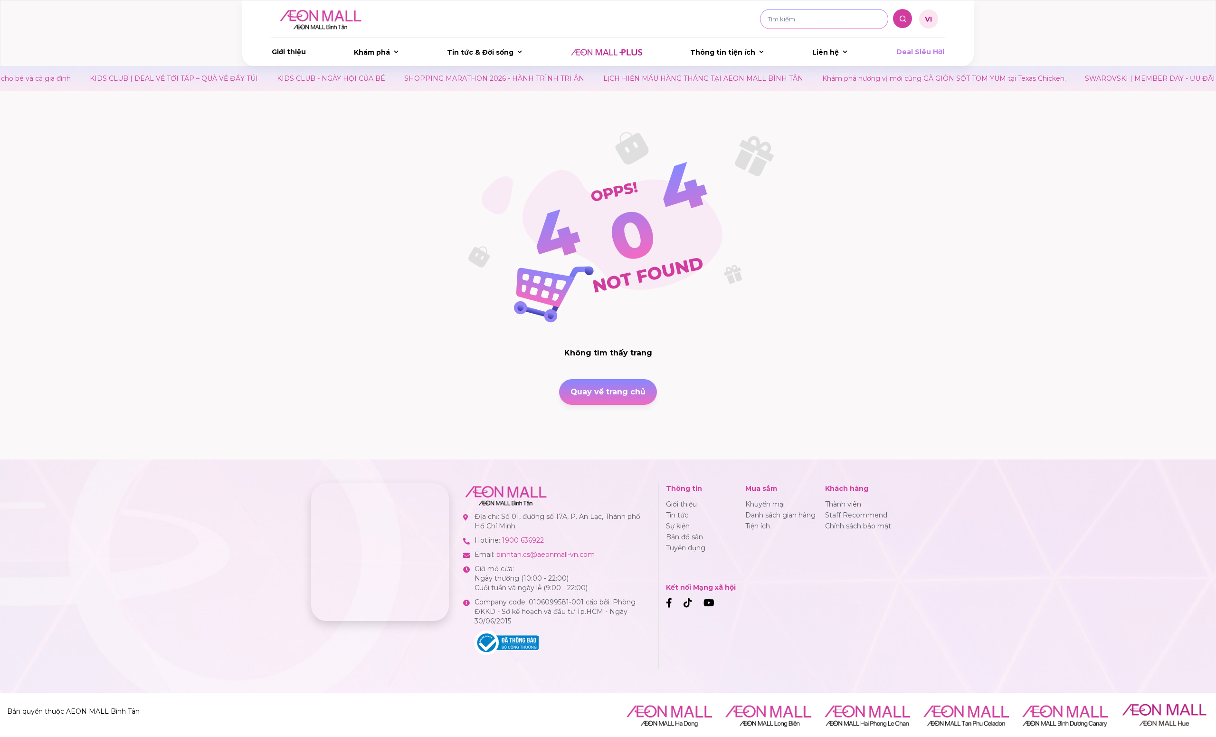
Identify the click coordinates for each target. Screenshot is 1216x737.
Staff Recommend (856, 515)
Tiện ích (757, 526)
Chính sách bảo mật (858, 526)
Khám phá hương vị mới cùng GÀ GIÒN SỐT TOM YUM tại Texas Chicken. (886, 78)
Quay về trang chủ (608, 391)
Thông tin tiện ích (722, 52)
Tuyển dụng (685, 548)
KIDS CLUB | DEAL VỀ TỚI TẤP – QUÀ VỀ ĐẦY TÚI (116, 78)
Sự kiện (678, 526)
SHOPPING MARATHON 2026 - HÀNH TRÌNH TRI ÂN (436, 78)
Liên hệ (825, 52)
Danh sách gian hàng (780, 515)
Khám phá (372, 52)
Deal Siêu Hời (920, 52)
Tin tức (677, 515)
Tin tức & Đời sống (480, 52)
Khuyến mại (765, 504)
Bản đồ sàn (684, 537)
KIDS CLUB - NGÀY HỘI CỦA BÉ (273, 78)
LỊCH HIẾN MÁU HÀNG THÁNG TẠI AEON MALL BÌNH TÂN (645, 78)
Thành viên (843, 504)
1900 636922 (523, 540)
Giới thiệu (289, 52)
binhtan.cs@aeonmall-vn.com (545, 554)
